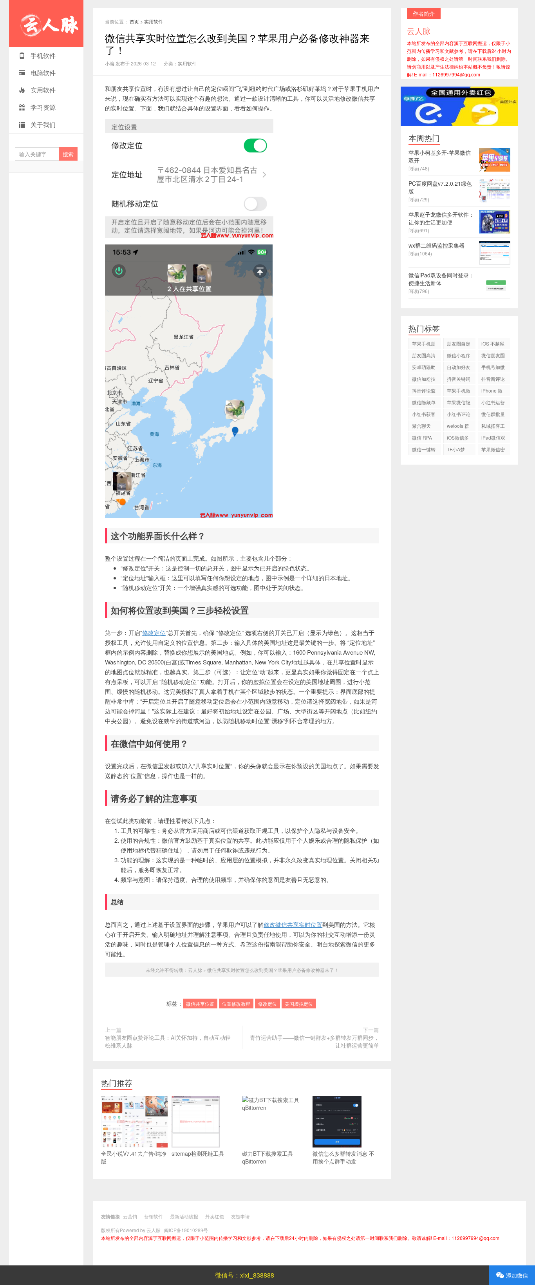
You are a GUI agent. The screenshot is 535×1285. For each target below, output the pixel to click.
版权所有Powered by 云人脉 (131, 1230)
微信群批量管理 (493, 415)
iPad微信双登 (493, 438)
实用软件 (42, 89)
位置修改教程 (236, 1003)
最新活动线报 (184, 1216)
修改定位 (154, 632)
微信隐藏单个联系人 (424, 403)
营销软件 (153, 1216)
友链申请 (240, 1216)
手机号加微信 (493, 368)
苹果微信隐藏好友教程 (458, 403)
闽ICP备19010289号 (186, 1230)
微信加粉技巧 (424, 379)
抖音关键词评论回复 (458, 379)
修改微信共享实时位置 (293, 924)
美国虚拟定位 (299, 1003)
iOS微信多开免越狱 (458, 438)
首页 (134, 21)
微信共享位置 (200, 1003)
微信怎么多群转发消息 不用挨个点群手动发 (343, 1157)
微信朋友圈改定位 (493, 356)
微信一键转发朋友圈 (424, 450)
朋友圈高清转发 (424, 356)
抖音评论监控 (424, 391)
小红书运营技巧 (493, 403)
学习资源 (42, 107)
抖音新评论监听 (493, 379)
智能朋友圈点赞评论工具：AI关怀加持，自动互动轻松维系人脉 (168, 1041)
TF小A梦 (456, 449)
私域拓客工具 (493, 426)
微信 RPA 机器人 (422, 438)
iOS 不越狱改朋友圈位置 (493, 344)
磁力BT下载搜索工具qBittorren (267, 1157)
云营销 (130, 1216)
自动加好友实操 (458, 368)
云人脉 (46, 23)
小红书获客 (424, 414)
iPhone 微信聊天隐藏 (493, 391)
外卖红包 (214, 1216)
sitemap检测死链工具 (198, 1153)
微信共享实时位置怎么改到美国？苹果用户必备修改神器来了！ (237, 43)
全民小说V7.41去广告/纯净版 (133, 1157)
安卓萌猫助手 (424, 368)
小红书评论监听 (458, 415)
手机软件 (42, 55)
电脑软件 (42, 72)
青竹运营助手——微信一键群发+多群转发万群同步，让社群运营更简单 (314, 1041)
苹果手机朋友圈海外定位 (424, 344)
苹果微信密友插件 (493, 450)
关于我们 (42, 124)
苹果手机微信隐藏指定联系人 (458, 391)
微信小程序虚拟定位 (458, 356)
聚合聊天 (421, 425)
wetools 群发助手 (458, 426)
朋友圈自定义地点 (458, 344)
